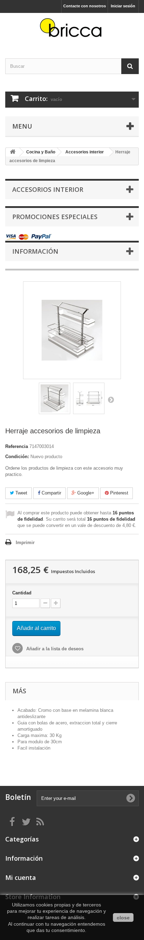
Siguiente (110, 399)
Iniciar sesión (123, 6)
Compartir (50, 493)
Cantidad (21, 592)
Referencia (16, 446)
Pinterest (118, 493)
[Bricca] (72, 29)
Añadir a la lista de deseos (54, 648)
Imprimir (25, 542)
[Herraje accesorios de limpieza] (54, 398)
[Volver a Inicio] (12, 152)
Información (35, 251)
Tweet (20, 493)
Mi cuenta (20, 877)
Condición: (17, 456)
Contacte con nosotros (84, 6)
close (123, 917)
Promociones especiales (55, 216)
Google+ (85, 493)
